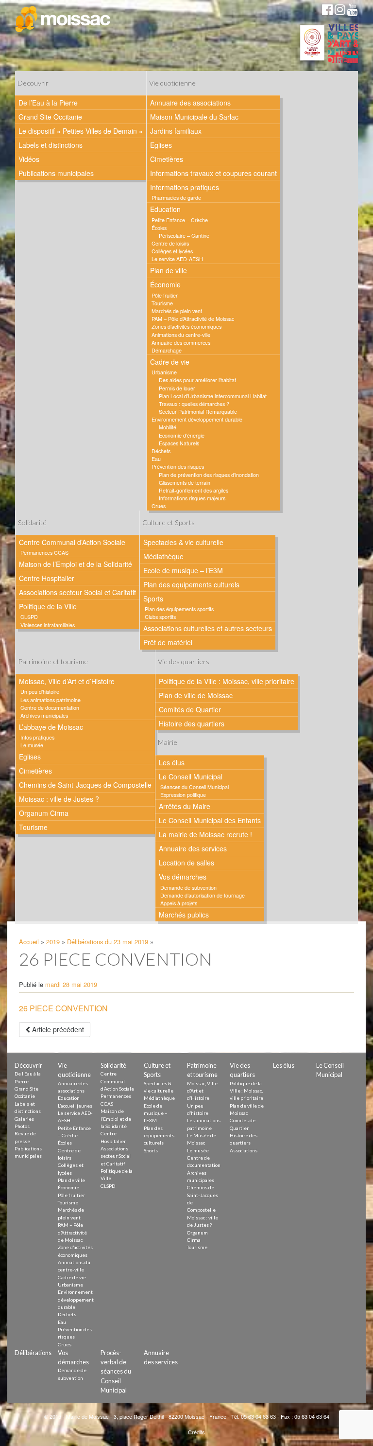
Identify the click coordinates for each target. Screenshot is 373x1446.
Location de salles (186, 862)
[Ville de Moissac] (63, 19)
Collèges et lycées (172, 251)
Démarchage (167, 350)
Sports (153, 598)
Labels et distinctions (50, 145)
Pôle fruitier (165, 295)
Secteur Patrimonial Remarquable (198, 411)
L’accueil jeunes (75, 1106)
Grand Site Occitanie (50, 117)
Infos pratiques (37, 737)
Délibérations (33, 1353)
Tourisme (162, 303)
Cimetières (166, 159)
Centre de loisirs (170, 243)
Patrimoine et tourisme (53, 661)
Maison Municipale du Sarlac (194, 117)
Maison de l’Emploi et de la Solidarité (75, 564)
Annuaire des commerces (181, 342)
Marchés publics (184, 914)
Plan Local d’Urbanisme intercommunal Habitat (213, 396)
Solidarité (32, 522)
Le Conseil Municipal (190, 776)
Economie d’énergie (181, 435)
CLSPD (29, 616)
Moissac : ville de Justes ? (59, 799)
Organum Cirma (43, 813)
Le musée (31, 745)
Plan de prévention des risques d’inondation (209, 474)
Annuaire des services (193, 848)
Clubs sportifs (160, 616)
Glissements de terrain (184, 482)
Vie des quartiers (183, 661)
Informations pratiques (184, 187)
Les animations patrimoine (50, 700)
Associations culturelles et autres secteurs (207, 628)
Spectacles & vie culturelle (183, 542)
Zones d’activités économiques (186, 326)
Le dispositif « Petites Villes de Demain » (80, 131)
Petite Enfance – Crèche (180, 220)
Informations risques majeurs (192, 498)
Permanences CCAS (44, 552)
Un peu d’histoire (39, 691)
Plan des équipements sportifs (179, 609)
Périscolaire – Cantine (184, 235)
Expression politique (183, 794)
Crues (159, 506)
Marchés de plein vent (177, 311)
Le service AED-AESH (177, 259)
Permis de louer (177, 388)
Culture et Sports (168, 522)
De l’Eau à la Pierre (48, 102)
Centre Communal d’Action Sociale (72, 542)
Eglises (161, 145)
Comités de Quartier (190, 709)
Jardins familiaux (176, 131)
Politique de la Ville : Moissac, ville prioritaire (226, 681)
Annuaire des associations (190, 102)
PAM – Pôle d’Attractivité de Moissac (193, 318)
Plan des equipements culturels (191, 584)
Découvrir (33, 83)
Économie (165, 284)
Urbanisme (164, 372)
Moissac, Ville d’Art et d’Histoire (67, 681)
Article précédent (57, 1029)
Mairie (167, 742)
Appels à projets (178, 903)
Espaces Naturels (179, 443)
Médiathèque (163, 556)
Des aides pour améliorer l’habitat (197, 380)
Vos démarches (182, 877)
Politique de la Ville (48, 606)
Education (165, 209)
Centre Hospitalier (46, 578)
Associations (243, 1150)
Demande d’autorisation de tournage (202, 895)
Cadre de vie (169, 362)
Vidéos (28, 159)
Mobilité (167, 427)
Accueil (29, 941)
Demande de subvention (188, 887)
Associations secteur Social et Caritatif (77, 592)
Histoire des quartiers (191, 723)
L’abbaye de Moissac (51, 727)
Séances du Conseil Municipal (194, 787)
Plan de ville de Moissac (196, 695)
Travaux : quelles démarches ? (194, 403)
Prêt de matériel (167, 642)
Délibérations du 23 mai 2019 (107, 941)
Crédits (196, 1432)
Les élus (172, 762)
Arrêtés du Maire (184, 806)
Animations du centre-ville (181, 334)
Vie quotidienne (172, 83)
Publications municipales (56, 173)
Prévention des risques (178, 466)
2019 (53, 941)
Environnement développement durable (197, 419)
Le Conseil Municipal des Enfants (210, 820)
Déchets (161, 451)
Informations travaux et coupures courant (213, 173)
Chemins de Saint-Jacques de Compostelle (85, 785)
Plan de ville (168, 270)
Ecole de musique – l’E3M (183, 570)
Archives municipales (44, 715)
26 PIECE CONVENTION (63, 1008)
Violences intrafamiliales (47, 625)
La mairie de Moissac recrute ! (205, 834)
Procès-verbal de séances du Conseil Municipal (116, 1371)
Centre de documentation (49, 707)
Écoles (159, 227)
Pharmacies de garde (176, 197)
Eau (156, 458)
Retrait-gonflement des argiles (193, 490)
